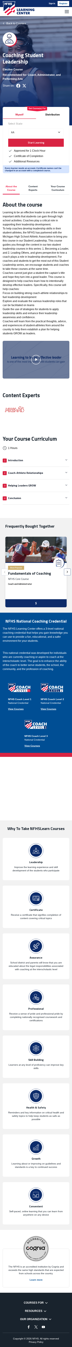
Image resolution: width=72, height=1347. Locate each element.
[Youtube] (43, 1327)
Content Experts (33, 188)
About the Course (11, 188)
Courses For (34, 1302)
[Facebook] (28, 1327)
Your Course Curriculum (58, 188)
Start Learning (36, 143)
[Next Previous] (4, 572)
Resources (33, 1311)
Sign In (52, 3)
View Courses (16, 709)
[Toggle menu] (66, 11)
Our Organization (33, 1319)
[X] (36, 1327)
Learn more (36, 1279)
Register (63, 3)
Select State (15, 124)
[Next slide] (67, 572)
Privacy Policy (36, 1342)
